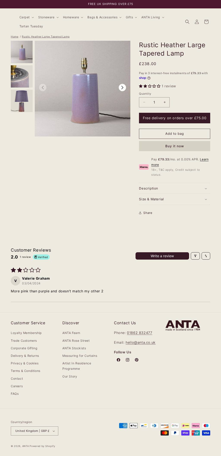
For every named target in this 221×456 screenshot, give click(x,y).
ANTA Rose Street (76, 340)
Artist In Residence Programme (76, 365)
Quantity (145, 93)
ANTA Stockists (74, 348)
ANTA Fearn (71, 333)
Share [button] (147, 213)
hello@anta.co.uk (141, 342)
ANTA (25, 446)
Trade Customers (24, 340)
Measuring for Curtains (79, 355)
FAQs (15, 393)
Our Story (69, 376)
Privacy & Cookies (24, 363)
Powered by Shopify (42, 446)
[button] (26, 17)
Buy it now (174, 146)
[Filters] (195, 256)
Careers (17, 386)
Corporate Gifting (24, 348)
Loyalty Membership (26, 333)
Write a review (162, 256)
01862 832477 (139, 333)
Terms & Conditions (25, 371)
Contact (17, 378)
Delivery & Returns (25, 355)
